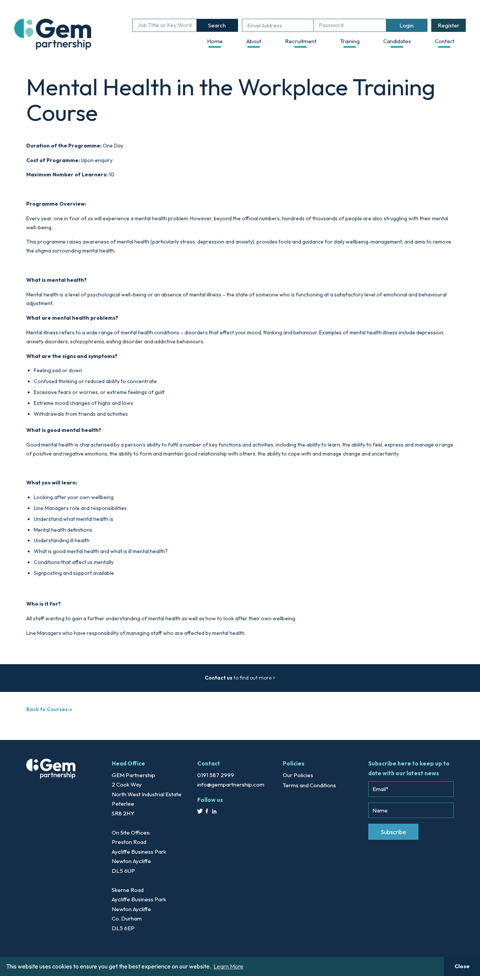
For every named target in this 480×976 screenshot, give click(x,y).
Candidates (397, 41)
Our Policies (298, 775)
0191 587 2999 (215, 775)
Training (350, 41)
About (253, 41)
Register (448, 25)
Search (217, 25)
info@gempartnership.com (230, 784)
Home (215, 41)
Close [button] (462, 966)
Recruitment (300, 41)
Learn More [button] (228, 966)
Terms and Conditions (309, 785)
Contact (444, 41)
